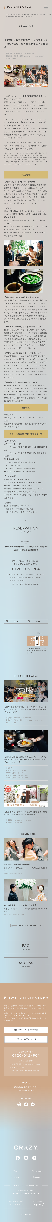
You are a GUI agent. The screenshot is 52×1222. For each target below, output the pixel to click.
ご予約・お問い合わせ (26, 1039)
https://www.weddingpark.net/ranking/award (19, 164)
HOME (8, 14)
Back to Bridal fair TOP (30, 925)
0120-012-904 (26, 569)
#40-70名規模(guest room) (13, 873)
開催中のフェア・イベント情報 (26, 1030)
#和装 (6, 914)
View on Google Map (26, 1090)
